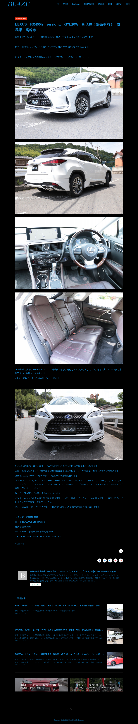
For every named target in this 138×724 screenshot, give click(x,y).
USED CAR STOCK (89, 4)
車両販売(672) (19, 544)
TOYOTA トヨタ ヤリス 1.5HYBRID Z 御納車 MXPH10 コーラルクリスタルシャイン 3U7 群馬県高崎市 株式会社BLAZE (72, 654)
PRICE (110, 4)
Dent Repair (76, 4)
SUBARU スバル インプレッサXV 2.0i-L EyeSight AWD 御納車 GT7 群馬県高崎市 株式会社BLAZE (62, 629)
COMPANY (119, 4)
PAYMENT (101, 4)
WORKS (65, 4)
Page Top (69, 709)
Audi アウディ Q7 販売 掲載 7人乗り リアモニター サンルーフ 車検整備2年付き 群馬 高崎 (60, 605)
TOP (58, 4)
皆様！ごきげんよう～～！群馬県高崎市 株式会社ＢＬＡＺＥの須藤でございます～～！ (47, 610)
